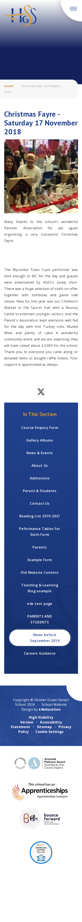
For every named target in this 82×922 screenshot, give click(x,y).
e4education (50, 709)
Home (9, 86)
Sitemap (44, 727)
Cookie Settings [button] (50, 731)
